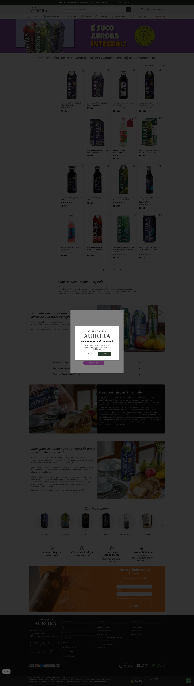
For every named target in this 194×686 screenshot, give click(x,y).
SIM (104, 354)
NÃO (90, 354)
